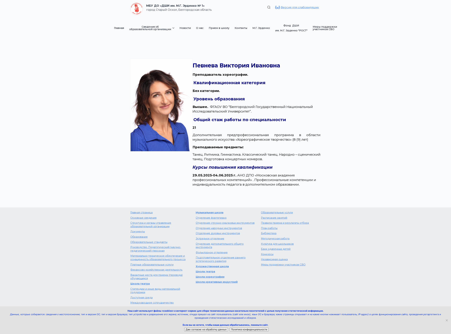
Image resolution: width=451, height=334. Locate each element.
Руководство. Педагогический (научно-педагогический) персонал (155, 249)
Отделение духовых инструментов (218, 233)
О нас (199, 28)
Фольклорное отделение (212, 252)
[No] (446, 320)
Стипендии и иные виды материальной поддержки (155, 290)
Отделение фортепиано (211, 217)
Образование (139, 236)
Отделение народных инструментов (219, 228)
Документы (137, 231)
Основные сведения (143, 217)
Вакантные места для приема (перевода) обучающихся (156, 276)
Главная (119, 28)
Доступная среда (141, 297)
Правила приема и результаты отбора (285, 222)
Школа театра (140, 283)
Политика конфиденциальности (249, 329)
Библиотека (268, 233)
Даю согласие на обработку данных (206, 329)
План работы (269, 228)
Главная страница (141, 212)
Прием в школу (219, 28)
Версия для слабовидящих (300, 7)
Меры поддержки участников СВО (325, 28)
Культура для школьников (277, 243)
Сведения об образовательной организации (150, 28)
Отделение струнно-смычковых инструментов (225, 222)
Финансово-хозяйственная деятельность (156, 269)
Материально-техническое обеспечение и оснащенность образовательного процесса (158, 257)
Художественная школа (212, 266)
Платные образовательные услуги (152, 264)
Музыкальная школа (209, 212)
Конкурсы (267, 254)
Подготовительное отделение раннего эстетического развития (221, 259)
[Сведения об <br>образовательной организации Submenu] (174, 28)
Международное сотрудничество (152, 302)
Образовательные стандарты (148, 242)
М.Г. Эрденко (261, 28)
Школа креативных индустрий (217, 281)
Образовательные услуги (277, 212)
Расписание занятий (274, 217)
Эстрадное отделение (210, 238)
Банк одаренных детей (276, 249)
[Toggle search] (268, 7)
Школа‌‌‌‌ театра (205, 271)
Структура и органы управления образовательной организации (150, 224)
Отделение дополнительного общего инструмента (220, 245)
